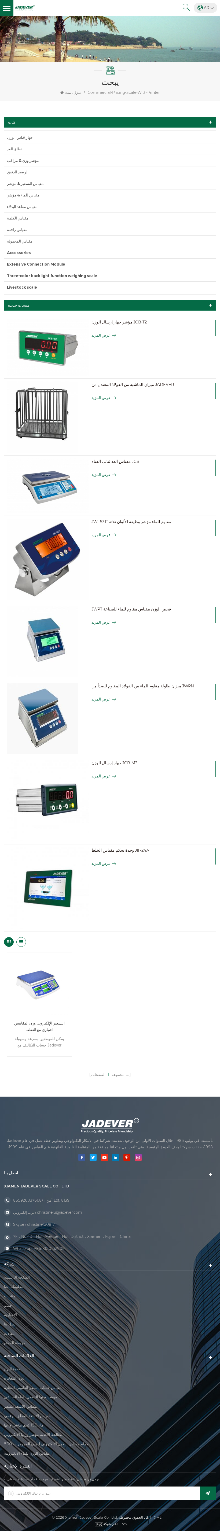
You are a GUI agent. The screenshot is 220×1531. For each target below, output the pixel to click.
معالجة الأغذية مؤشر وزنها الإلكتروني (33, 1434)
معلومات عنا (13, 1286)
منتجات (9, 1296)
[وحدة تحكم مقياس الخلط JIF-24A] (48, 888)
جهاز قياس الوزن (20, 137)
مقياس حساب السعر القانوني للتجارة (33, 1387)
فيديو (8, 1305)
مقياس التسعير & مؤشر (25, 183)
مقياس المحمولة (19, 241)
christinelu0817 (41, 1224)
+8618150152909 (49, 1248)
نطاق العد (14, 149)
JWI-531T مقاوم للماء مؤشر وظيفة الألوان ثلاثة (131, 521)
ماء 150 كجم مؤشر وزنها (23, 1425)
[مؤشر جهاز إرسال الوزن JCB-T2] (48, 347)
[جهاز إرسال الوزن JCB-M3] (48, 800)
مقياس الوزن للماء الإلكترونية (27, 1453)
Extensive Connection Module (36, 264)
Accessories (19, 252)
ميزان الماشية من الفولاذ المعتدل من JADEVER (132, 384)
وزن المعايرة (14, 1378)
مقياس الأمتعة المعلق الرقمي (27, 1415)
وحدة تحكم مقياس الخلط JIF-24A (120, 850)
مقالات (9, 1333)
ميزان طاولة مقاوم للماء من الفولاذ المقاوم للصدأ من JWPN (142, 685)
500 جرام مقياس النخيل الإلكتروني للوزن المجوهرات (46, 1443)
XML (158, 1517)
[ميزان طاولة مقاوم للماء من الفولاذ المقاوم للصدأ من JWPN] (48, 718)
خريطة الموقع (15, 1342)
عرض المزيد (101, 335)
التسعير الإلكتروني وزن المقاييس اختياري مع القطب (39, 1026)
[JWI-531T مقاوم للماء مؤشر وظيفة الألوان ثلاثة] (48, 559)
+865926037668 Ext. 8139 (41, 1200)
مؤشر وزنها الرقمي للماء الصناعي (30, 1397)
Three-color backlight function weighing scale (52, 275)
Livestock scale (22, 287)
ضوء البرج (12, 1368)
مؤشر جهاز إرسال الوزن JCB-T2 (119, 322)
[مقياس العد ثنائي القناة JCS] (48, 485)
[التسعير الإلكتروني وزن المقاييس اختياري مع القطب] (39, 984)
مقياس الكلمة (17, 218)
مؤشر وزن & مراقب (23, 160)
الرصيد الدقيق (17, 172)
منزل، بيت (73, 92)
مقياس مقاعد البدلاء (22, 206)
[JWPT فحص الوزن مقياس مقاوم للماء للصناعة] (48, 641)
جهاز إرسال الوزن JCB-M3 (114, 762)
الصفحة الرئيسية (17, 1277)
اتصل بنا (10, 1324)
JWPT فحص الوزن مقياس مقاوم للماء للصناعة (131, 609)
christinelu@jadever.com (59, 1212)
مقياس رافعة (17, 229)
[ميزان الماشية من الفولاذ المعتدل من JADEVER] (48, 417)
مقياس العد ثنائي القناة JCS (115, 461)
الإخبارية (10, 1314)
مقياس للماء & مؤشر (23, 195)
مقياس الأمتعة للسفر (20, 1406)
